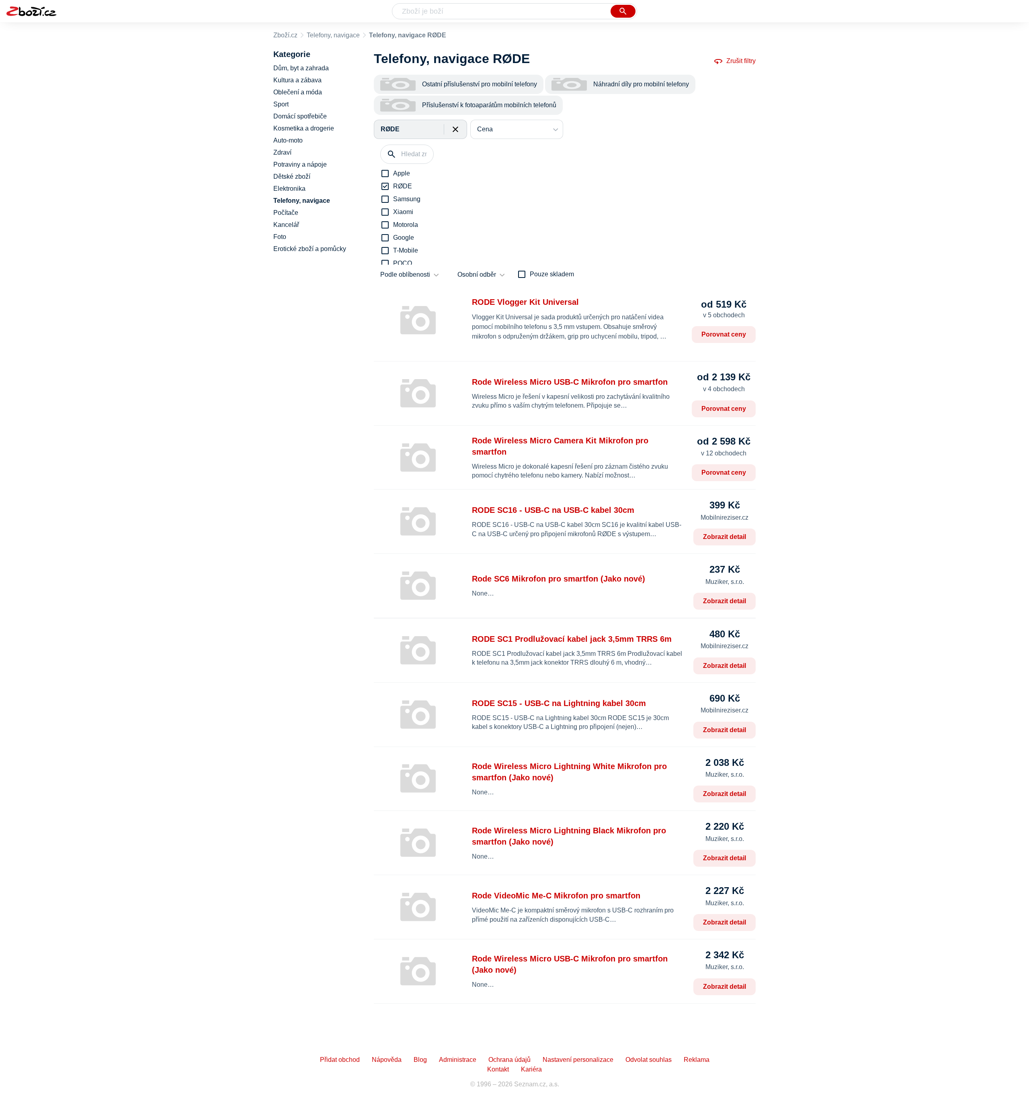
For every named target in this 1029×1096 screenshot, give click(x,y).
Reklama (696, 1059)
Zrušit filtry (741, 60)
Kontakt (498, 1069)
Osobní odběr (476, 274)
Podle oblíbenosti (405, 274)
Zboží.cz (285, 35)
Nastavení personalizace (578, 1059)
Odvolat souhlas (648, 1059)
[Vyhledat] (623, 11)
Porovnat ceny (723, 334)
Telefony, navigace (333, 35)
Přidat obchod (340, 1059)
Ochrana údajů (509, 1059)
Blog (420, 1059)
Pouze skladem (552, 274)
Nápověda (387, 1059)
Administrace (457, 1059)
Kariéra (531, 1069)
